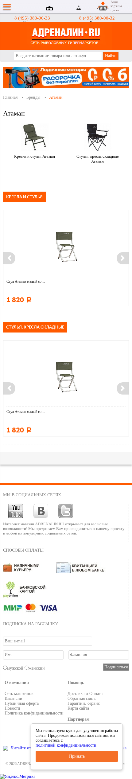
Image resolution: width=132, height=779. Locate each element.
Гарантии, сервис (84, 703)
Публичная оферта (22, 703)
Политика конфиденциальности (34, 713)
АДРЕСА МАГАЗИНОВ (50, 9)
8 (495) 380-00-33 (32, 18)
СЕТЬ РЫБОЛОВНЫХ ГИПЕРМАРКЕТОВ (66, 36)
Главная (10, 97)
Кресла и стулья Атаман (34, 156)
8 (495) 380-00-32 (97, 18)
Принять (77, 756)
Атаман (56, 97)
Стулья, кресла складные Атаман (97, 159)
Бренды (33, 97)
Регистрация (86, 8)
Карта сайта (78, 708)
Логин (79, 8)
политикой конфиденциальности (66, 745)
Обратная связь (81, 698)
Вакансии (13, 698)
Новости (12, 708)
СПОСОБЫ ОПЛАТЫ (23, 550)
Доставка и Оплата (85, 693)
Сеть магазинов (19, 693)
